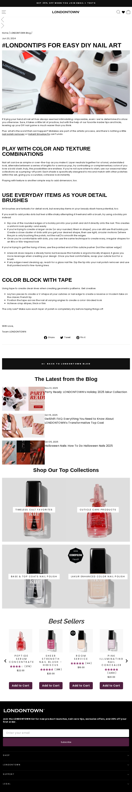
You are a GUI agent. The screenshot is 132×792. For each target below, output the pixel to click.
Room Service (81, 657)
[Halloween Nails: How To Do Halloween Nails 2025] (23, 452)
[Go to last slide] (5, 660)
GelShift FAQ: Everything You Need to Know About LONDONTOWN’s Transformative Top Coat (79, 421)
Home (5, 33)
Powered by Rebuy (66, 699)
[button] (66, 20)
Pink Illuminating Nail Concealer (112, 660)
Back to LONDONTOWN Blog (68, 363)
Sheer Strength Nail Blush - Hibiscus (50, 660)
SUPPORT (8, 774)
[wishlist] (123, 11)
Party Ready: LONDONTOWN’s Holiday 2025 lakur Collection (86, 392)
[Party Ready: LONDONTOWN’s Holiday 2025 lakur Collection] (23, 399)
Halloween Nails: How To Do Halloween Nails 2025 (79, 446)
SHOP (6, 755)
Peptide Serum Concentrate (21, 658)
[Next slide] (126, 660)
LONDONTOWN (12, 764)
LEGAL (7, 784)
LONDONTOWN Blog (20, 33)
